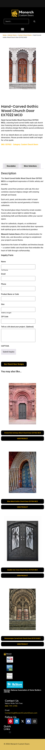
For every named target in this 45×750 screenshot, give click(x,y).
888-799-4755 (11, 706)
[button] (22, 29)
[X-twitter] (22, 721)
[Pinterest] (10, 721)
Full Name (4, 270)
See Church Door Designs (14, 364)
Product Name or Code (10, 294)
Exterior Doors (12, 35)
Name (3, 262)
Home (4, 35)
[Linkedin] (16, 721)
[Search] (34, 21)
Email (3, 274)
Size (2, 304)
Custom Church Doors (25, 35)
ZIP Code (4, 317)
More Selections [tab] (30, 166)
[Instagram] (34, 721)
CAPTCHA (5, 346)
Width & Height (6, 312)
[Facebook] (28, 721)
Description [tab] (11, 166)
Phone (3, 284)
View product (22, 438)
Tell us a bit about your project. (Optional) (17, 327)
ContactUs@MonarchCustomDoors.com (21, 713)
